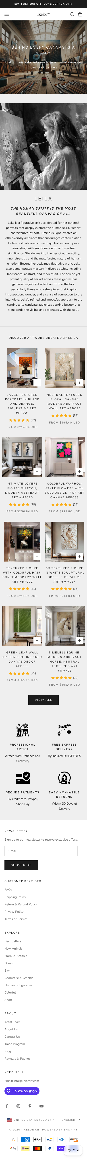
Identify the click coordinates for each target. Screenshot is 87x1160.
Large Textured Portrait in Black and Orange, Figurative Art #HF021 (22, 404)
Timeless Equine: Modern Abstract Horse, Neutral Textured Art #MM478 (65, 661)
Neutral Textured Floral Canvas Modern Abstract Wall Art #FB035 (65, 401)
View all (43, 700)
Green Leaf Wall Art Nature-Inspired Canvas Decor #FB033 (22, 659)
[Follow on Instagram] (18, 1106)
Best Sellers (12, 941)
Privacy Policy (13, 912)
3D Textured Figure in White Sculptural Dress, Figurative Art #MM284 (65, 574)
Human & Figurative (18, 985)
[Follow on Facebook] (6, 1106)
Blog (7, 1051)
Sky (7, 970)
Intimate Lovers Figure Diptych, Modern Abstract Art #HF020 (22, 490)
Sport (8, 1000)
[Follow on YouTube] (41, 1106)
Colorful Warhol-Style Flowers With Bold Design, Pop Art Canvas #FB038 (65, 490)
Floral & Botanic (15, 956)
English (68, 1119)
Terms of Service (15, 919)
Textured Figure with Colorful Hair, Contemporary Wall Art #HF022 (22, 574)
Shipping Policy (15, 897)
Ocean (8, 963)
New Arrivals (13, 948)
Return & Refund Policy (20, 904)
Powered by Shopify (60, 1129)
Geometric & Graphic (18, 978)
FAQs (8, 890)
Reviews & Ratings (17, 1059)
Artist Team (12, 1022)
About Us (11, 1029)
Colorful (10, 992)
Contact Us (12, 1037)
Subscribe (21, 865)
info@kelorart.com (26, 1081)
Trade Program (14, 1044)
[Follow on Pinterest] (30, 1106)
